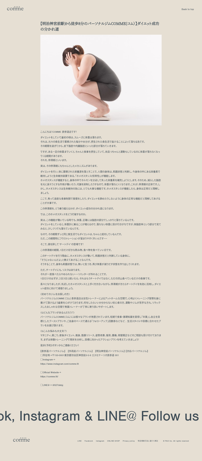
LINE (79, 441)
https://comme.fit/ (49, 376)
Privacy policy (129, 441)
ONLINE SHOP (113, 441)
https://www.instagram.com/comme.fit (59, 363)
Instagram (38, 415)
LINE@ (105, 415)
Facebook (89, 441)
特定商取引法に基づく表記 (148, 441)
